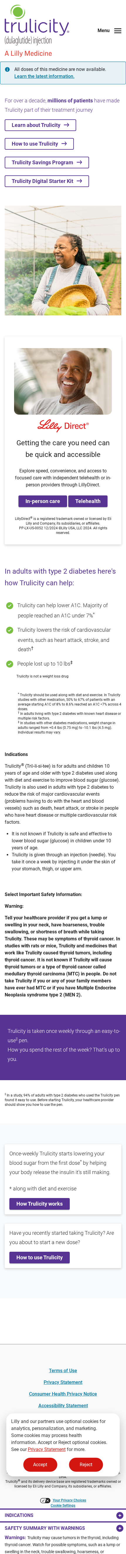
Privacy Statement (47, 1449)
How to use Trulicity (37, 144)
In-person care (42, 501)
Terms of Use (63, 1370)
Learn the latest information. (44, 76)
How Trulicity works (39, 1204)
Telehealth (88, 501)
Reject (86, 1464)
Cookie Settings (63, 1506)
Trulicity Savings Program (44, 162)
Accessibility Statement (63, 1405)
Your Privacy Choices (69, 1500)
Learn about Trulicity (38, 125)
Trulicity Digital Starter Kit (44, 181)
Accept (40, 1464)
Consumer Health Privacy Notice (63, 1394)
